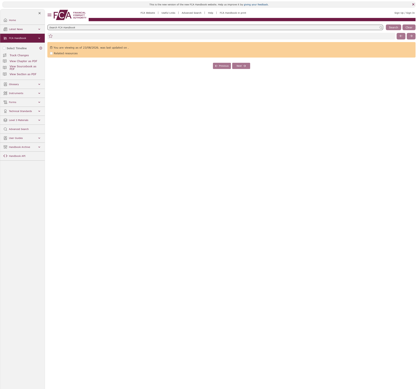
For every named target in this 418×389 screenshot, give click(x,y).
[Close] (413, 4)
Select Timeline (17, 48)
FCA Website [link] (148, 12)
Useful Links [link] (168, 12)
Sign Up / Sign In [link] (404, 12)
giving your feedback (256, 4)
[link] (70, 15)
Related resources (66, 53)
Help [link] (210, 12)
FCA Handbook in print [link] (233, 12)
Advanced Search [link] (191, 12)
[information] (41, 48)
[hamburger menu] (49, 15)
